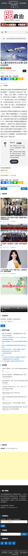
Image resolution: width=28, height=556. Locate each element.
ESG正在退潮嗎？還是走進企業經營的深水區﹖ (13, 361)
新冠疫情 (11, 186)
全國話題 (3, 68)
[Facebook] (3, 78)
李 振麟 (13, 70)
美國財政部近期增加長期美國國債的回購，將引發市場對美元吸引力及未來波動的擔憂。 (14, 408)
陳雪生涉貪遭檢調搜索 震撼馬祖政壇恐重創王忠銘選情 (14, 398)
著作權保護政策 (23, 3)
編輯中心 (14, 221)
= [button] (12, 73)
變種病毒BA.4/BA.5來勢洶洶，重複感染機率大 (24, 188)
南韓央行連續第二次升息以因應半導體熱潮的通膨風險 (14, 369)
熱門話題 (8, 68)
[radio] (1, 173)
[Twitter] (9, 78)
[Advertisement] (14, 428)
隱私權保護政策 (14, 5)
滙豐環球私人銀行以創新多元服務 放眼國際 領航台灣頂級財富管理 (14, 218)
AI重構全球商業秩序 (7, 353)
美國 (19, 186)
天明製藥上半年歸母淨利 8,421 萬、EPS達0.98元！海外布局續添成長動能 (14, 387)
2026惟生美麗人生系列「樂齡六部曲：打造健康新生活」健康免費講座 (14, 270)
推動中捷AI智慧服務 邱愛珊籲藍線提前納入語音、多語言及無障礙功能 (14, 375)
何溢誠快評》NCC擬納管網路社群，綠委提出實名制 (5, 188)
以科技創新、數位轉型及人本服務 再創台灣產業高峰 (14, 244)
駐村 (3, 355)
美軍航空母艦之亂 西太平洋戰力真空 (11, 351)
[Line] (15, 78)
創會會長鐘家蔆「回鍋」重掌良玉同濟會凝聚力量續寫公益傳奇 (14, 381)
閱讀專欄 (14, 161)
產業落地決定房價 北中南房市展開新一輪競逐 (13, 349)
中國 (7, 186)
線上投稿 (16, 3)
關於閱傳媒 (4, 3)
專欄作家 (10, 3)
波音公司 (15, 186)
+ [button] (9, 73)
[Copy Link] (20, 78)
